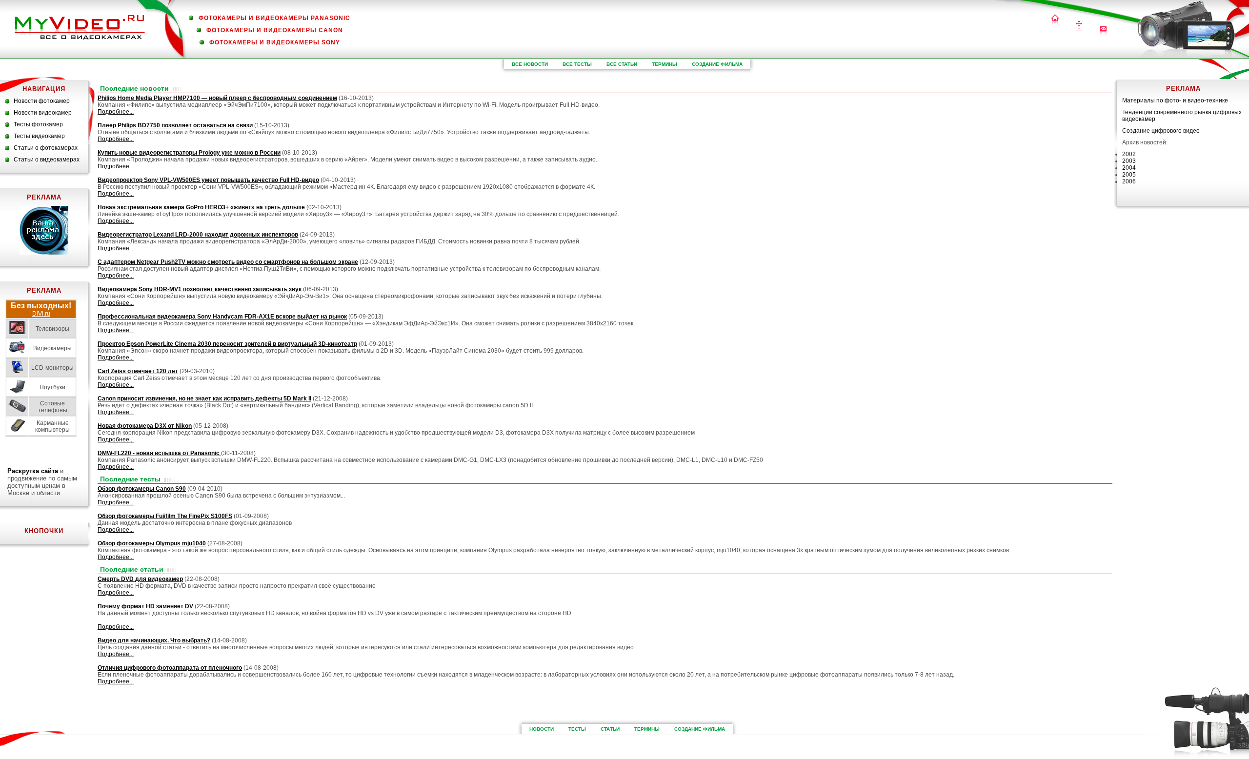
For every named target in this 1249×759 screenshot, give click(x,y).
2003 (1129, 161)
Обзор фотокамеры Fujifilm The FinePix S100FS (165, 516)
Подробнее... (116, 111)
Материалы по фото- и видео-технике (1175, 100)
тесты (577, 729)
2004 (1129, 167)
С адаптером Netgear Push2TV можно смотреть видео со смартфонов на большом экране (228, 262)
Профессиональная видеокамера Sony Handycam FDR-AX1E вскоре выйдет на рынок (222, 316)
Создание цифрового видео (1161, 130)
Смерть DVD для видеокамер (140, 579)
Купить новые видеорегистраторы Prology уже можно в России (189, 152)
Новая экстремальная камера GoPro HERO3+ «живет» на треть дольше (201, 207)
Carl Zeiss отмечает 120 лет (138, 371)
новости (541, 729)
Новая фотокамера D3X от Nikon (145, 425)
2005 (1129, 174)
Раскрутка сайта (32, 471)
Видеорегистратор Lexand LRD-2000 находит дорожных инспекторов (198, 234)
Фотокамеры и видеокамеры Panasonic (274, 18)
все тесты (577, 64)
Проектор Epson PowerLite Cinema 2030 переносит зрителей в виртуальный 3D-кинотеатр (227, 343)
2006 (1129, 181)
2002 (1129, 154)
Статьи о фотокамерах (46, 147)
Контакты (1103, 31)
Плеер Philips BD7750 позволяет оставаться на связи (175, 125)
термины (664, 64)
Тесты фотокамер (38, 124)
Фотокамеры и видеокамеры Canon (274, 30)
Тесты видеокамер (39, 136)
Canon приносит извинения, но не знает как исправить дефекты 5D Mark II (204, 398)
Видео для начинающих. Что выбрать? (154, 640)
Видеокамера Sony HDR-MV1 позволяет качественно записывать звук (200, 289)
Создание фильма (717, 64)
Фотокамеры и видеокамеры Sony (274, 42)
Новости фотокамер (42, 101)
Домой (1055, 21)
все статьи (621, 64)
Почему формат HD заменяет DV (145, 606)
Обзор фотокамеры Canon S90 (142, 488)
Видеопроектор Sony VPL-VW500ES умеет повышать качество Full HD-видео (208, 180)
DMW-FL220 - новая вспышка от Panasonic (159, 453)
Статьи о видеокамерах (47, 159)
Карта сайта (1079, 27)
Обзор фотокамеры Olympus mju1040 (152, 543)
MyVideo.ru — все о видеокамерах (80, 27)
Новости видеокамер (43, 112)
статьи (610, 729)
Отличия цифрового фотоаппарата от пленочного (170, 667)
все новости (530, 64)
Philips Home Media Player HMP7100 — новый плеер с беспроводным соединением (217, 98)
